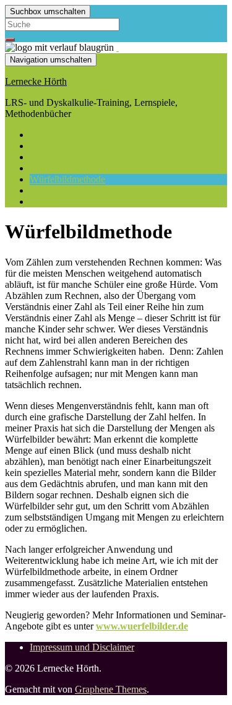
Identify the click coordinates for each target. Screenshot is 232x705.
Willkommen (55, 134)
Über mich (50, 190)
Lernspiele (50, 157)
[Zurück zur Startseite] (117, 47)
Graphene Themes (111, 689)
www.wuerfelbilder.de (142, 626)
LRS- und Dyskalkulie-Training (92, 146)
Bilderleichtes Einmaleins (79, 168)
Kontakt (45, 201)
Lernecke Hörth (36, 81)
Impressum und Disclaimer (82, 647)
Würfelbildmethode (67, 179)
